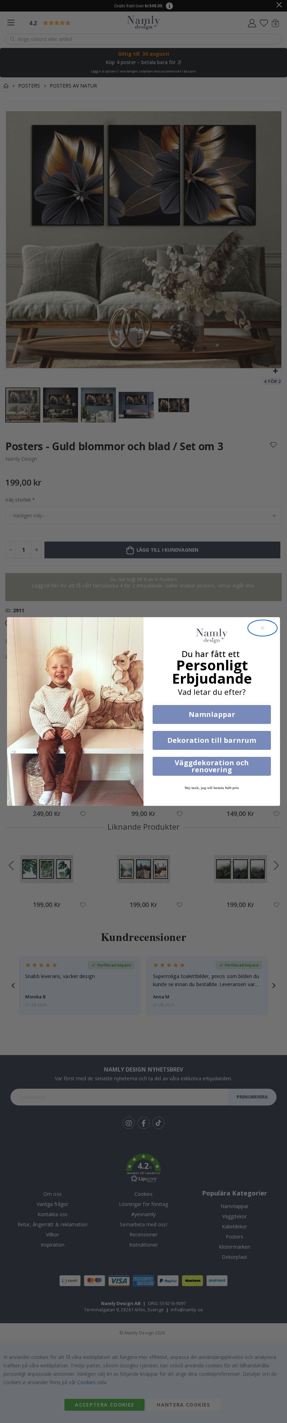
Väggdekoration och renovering (212, 766)
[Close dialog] (262, 628)
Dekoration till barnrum (211, 740)
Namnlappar (212, 714)
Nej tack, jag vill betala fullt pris (212, 788)
